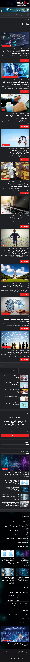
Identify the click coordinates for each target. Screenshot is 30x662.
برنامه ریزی (17, 600)
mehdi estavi (10, 592)
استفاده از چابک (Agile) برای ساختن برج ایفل (16, 287)
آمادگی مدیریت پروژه (12, 595)
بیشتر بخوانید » (24, 60)
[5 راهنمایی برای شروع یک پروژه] (24, 398)
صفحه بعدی (6, 365)
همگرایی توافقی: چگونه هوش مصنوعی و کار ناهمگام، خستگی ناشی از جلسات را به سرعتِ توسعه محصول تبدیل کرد (10, 503)
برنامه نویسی (10, 600)
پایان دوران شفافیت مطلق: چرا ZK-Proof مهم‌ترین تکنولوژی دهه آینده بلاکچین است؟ (17, 474)
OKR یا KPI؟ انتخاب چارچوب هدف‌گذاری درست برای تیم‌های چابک (16, 52)
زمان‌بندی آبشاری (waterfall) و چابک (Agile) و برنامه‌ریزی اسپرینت (17, 151)
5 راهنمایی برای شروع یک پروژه (12, 396)
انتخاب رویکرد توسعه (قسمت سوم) (18, 352)
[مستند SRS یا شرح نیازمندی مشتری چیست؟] (24, 378)
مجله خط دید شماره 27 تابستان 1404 (18, 644)
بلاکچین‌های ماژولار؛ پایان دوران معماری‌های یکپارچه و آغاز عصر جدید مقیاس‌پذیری (11, 488)
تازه (14, 371)
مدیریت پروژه (14, 603)
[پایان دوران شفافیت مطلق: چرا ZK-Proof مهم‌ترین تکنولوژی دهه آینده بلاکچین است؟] (22, 553)
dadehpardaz (18, 592)
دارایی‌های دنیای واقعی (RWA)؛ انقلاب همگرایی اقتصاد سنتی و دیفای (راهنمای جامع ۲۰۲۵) (10, 496)
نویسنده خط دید (24, 113)
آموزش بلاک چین (24, 598)
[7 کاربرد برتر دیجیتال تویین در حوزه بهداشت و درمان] (24, 385)
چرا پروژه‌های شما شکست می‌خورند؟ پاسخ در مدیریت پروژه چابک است (15, 83)
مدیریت (20, 603)
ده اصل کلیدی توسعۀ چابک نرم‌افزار (18, 218)
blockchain (25, 592)
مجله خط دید (25, 49)
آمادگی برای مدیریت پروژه (23, 595)
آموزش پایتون (6, 598)
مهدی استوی (7, 603)
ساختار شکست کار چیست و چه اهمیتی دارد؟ (13, 614)
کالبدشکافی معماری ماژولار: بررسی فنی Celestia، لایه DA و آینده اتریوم (11, 481)
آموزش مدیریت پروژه (15, 598)
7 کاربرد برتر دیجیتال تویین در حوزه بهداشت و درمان (11, 383)
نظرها (5, 371)
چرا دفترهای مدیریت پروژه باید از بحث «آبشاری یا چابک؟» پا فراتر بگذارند (16, 251)
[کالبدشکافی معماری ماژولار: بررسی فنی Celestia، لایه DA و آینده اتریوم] (24, 482)
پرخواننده (24, 371)
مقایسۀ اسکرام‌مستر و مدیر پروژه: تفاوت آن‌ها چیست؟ (16, 320)
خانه (27, 20)
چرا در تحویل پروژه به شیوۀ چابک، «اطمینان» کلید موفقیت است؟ (18, 185)
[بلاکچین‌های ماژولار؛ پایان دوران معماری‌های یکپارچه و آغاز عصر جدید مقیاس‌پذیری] (24, 489)
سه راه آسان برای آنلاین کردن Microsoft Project (12, 403)
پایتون (19, 605)
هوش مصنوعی (25, 605)
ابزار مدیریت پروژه (24, 600)
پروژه (15, 605)
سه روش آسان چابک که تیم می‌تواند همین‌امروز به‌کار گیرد (17, 116)
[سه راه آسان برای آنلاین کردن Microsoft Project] (24, 405)
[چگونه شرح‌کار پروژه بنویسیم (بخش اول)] (24, 391)
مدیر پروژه (26, 603)
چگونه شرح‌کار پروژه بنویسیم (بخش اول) (11, 390)
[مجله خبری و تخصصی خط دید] (21, 3)
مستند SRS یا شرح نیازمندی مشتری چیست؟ (11, 376)
